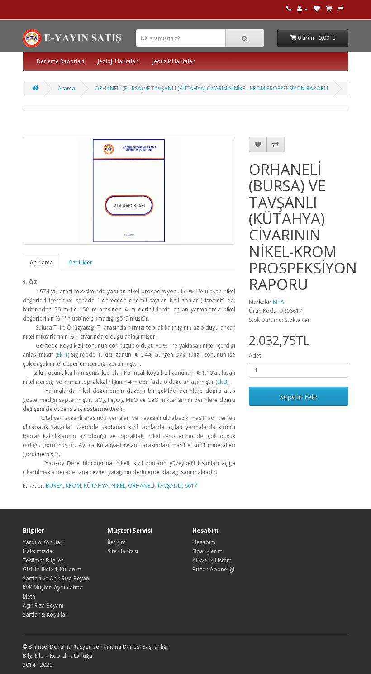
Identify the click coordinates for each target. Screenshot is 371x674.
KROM (73, 486)
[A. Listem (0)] (317, 9)
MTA (278, 302)
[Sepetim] (329, 9)
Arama (66, 88)
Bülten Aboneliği (213, 569)
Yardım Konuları (43, 542)
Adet (255, 355)
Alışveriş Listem (212, 560)
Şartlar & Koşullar (45, 614)
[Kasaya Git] (341, 9)
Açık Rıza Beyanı (43, 605)
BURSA (54, 486)
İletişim (117, 542)
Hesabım (203, 542)
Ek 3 (222, 382)
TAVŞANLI (169, 486)
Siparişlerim (207, 551)
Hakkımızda (37, 551)
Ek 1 (62, 354)
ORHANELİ (141, 486)
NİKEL (118, 486)
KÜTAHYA (96, 486)
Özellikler (80, 262)
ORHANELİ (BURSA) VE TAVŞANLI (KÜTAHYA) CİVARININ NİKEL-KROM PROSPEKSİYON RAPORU (211, 88)
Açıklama (41, 262)
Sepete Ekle (298, 396)
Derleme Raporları (60, 61)
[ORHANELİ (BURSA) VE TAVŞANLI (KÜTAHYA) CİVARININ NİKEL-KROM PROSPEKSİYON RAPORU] (129, 191)
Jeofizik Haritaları (174, 61)
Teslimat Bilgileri (44, 560)
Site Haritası (123, 551)
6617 (191, 486)
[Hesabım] (302, 9)
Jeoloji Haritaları (118, 61)
